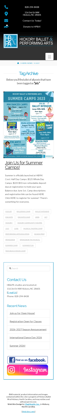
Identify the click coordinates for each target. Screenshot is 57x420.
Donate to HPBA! (32, 26)
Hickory (9, 223)
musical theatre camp (32, 228)
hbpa (37, 217)
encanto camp (24, 217)
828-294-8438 (32, 7)
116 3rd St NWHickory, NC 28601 (32, 13)
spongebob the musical (30, 240)
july (7, 228)
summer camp (11, 245)
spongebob (10, 240)
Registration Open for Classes (26, 321)
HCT (45, 217)
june (16, 228)
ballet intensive (42, 211)
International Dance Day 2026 (26, 337)
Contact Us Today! (32, 20)
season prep (39, 234)
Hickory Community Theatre (29, 223)
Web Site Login (28, 411)
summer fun (28, 245)
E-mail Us (12, 292)
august (8, 211)
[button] (49, 56)
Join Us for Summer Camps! (24, 165)
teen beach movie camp (15, 251)
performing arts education (17, 234)
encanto (9, 217)
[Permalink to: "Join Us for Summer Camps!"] (28, 125)
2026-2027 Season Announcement (28, 329)
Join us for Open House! (22, 313)
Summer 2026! (17, 345)
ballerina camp (23, 211)
